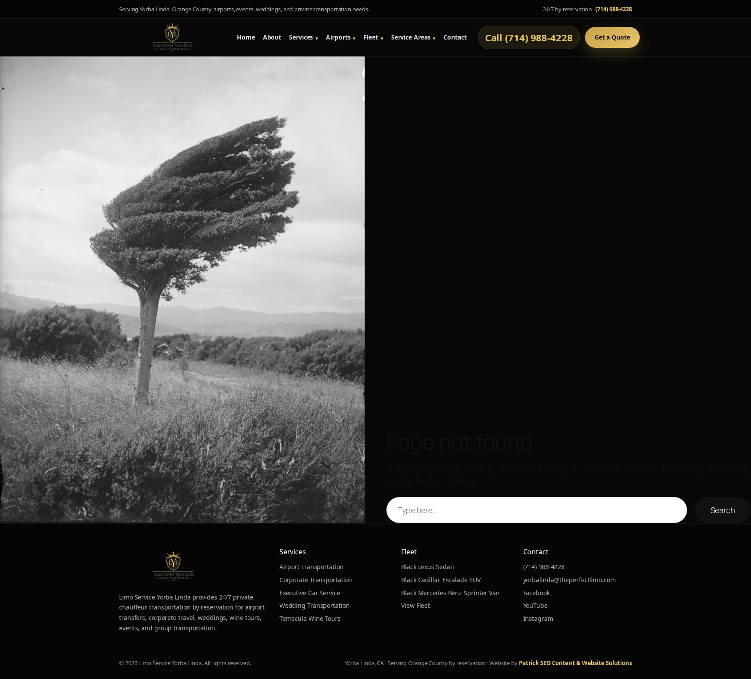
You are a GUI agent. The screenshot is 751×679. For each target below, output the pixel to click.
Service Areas (411, 37)
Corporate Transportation (315, 580)
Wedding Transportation (314, 605)
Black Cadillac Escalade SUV (440, 580)
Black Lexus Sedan (427, 567)
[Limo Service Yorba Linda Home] (172, 37)
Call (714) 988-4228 (529, 37)
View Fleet (415, 605)
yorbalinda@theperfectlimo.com (569, 580)
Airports (338, 37)
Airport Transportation (311, 567)
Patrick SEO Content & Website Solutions (575, 663)
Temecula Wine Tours (310, 618)
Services (301, 37)
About (272, 37)
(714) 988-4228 (613, 9)
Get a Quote (612, 37)
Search (723, 510)
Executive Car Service (309, 593)
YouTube (535, 605)
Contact (454, 37)
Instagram (538, 618)
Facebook (536, 593)
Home (246, 37)
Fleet (370, 37)
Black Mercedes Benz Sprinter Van (450, 593)
